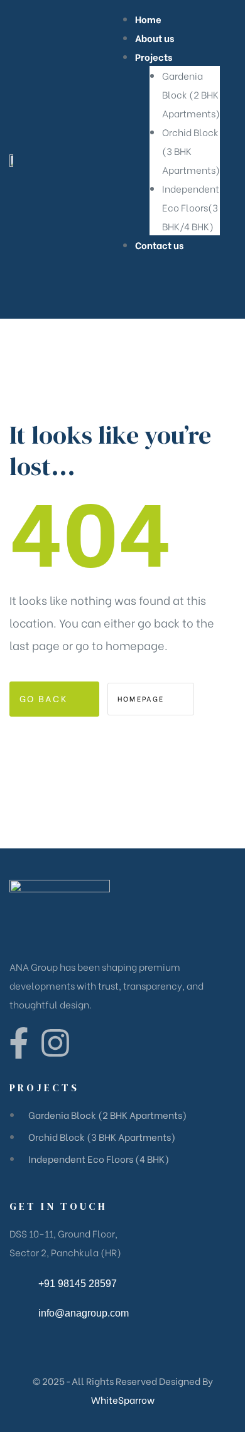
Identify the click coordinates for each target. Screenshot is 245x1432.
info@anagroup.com (83, 1313)
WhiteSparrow (123, 1399)
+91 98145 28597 (77, 1283)
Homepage (142, 698)
